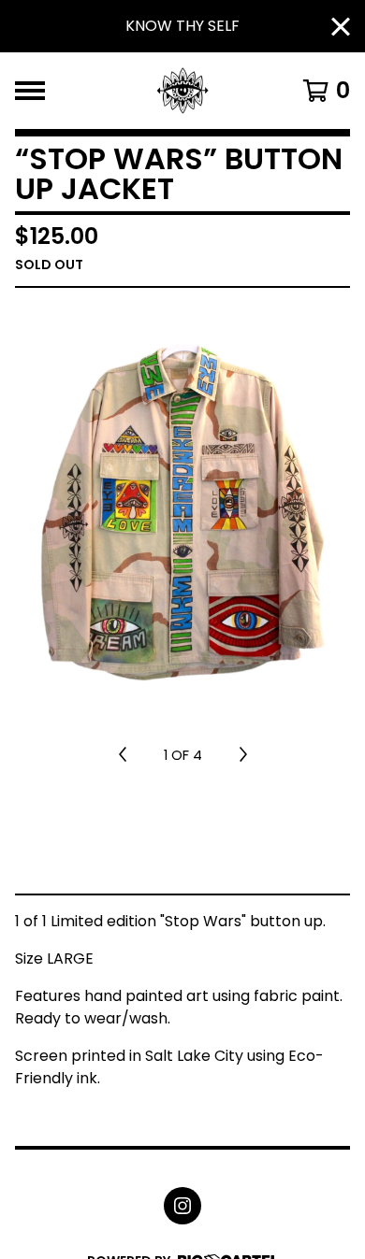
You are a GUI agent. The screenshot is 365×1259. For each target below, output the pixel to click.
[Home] (183, 90)
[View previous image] (122, 755)
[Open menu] (30, 90)
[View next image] (243, 755)
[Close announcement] (340, 26)
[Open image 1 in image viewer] (182, 512)
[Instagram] (182, 1205)
